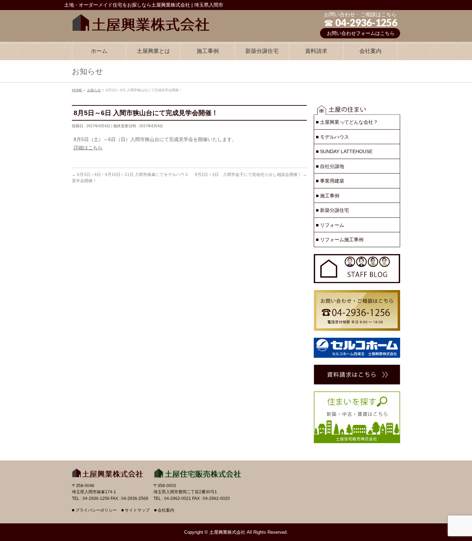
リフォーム (330, 225)
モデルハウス (332, 137)
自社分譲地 (330, 166)
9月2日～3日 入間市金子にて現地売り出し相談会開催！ (251, 174)
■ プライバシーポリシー (94, 510)
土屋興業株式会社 (227, 532)
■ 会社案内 (164, 510)
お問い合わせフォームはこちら (361, 33)
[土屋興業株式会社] (141, 21)
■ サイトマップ (135, 510)
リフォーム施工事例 (340, 239)
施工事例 (327, 195)
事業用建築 (330, 181)
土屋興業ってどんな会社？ (347, 122)
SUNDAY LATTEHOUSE (344, 151)
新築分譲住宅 (332, 210)
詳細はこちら (88, 147)
